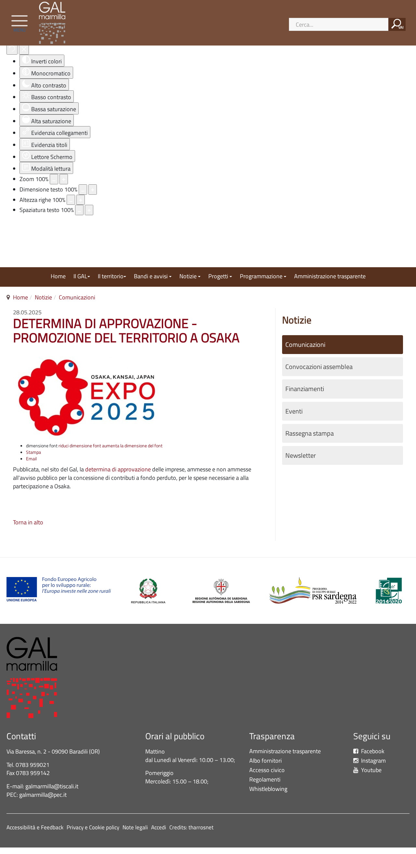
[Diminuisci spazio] (79, 210)
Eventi (294, 411)
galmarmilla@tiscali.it (51, 786)
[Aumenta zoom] (63, 179)
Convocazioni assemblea (319, 367)
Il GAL (80, 277)
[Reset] (12, 49)
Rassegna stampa (309, 433)
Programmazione (262, 277)
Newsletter (300, 455)
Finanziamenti (304, 389)
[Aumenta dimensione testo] (92, 189)
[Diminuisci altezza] (71, 200)
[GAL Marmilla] (54, 23)
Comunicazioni (77, 297)
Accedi (158, 827)
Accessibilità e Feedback (34, 827)
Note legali (135, 827)
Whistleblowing (269, 789)
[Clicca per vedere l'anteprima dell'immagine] (86, 396)
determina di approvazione (117, 469)
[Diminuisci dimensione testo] (83, 189)
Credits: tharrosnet (191, 827)
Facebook (372, 751)
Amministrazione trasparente (330, 277)
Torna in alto (28, 522)
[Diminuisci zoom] (54, 179)
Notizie (188, 277)
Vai (401, 27)
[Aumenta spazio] (89, 210)
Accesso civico (267, 770)
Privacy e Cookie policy (93, 827)
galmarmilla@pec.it (43, 794)
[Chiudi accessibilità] (24, 49)
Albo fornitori (265, 761)
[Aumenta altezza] (80, 200)
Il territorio (111, 277)
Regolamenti (264, 780)
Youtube (371, 770)
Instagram (373, 761)
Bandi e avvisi (151, 277)
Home (58, 277)
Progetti (218, 277)
